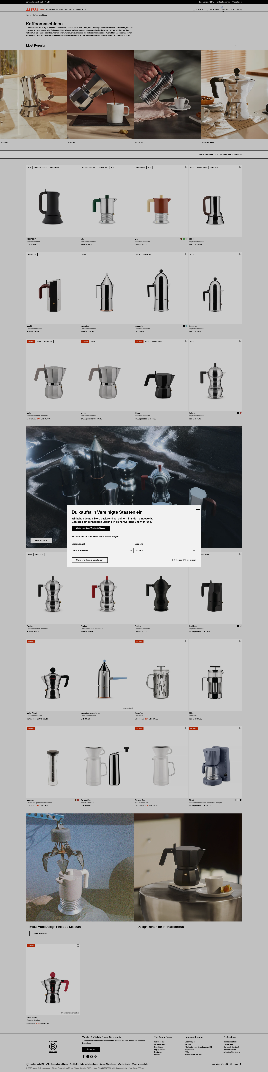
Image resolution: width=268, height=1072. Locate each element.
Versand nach (78, 544)
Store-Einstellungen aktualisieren (89, 560)
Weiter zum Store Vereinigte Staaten (90, 528)
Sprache (139, 544)
